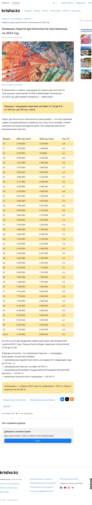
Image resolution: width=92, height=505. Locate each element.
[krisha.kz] (9, 472)
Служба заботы (67, 3)
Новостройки (55, 11)
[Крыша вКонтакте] (72, 488)
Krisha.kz (5, 19)
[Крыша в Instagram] (68, 488)
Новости (66, 11)
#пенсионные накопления (42, 400)
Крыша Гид (75, 11)
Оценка (45, 11)
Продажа (28, 11)
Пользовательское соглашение (41, 487)
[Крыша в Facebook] (61, 488)
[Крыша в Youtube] (64, 488)
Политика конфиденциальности (42, 491)
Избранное (80, 3)
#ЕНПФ (6, 406)
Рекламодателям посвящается (41, 479)
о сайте (13, 479)
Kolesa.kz (5, 3)
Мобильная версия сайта (69, 479)
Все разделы (17, 19)
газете (19, 479)
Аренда (37, 11)
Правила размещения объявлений (43, 483)
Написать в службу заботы (10, 484)
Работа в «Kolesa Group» (9, 488)
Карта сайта (4, 492)
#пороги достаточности (14, 400)
